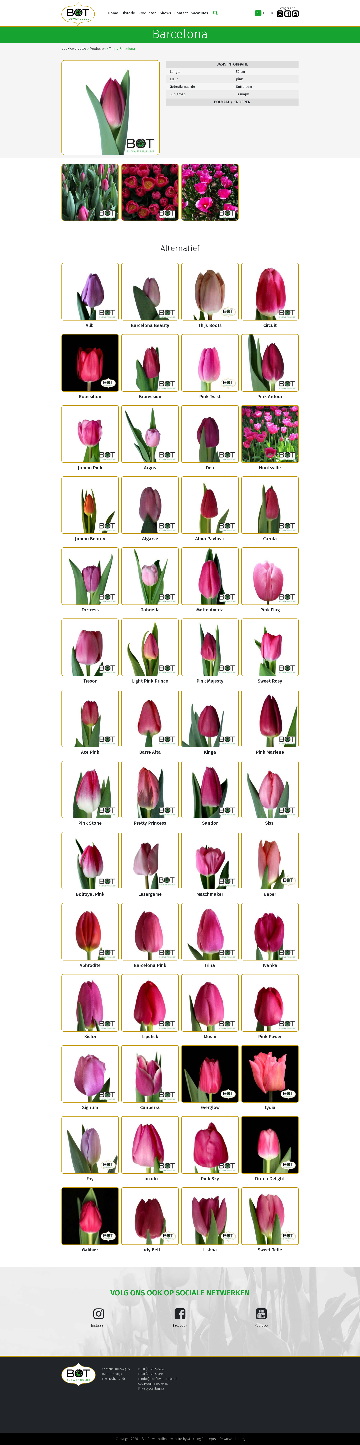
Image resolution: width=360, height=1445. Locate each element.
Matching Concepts (201, 1439)
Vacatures (199, 13)
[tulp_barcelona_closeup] (150, 192)
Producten (147, 13)
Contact (181, 13)
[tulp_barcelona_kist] (90, 192)
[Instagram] (280, 14)
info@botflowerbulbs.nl (159, 1379)
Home (113, 13)
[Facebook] (287, 14)
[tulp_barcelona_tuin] (210, 192)
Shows (165, 13)
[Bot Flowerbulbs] (78, 14)
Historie (128, 13)
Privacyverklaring (151, 1389)
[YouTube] (295, 14)
